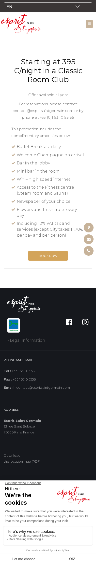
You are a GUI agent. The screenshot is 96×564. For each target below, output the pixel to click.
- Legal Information (26, 340)
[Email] (89, 239)
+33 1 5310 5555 (23, 371)
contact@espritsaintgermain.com (43, 110)
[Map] (89, 227)
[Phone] (89, 251)
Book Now (48, 256)
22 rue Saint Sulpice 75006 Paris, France (22, 426)
